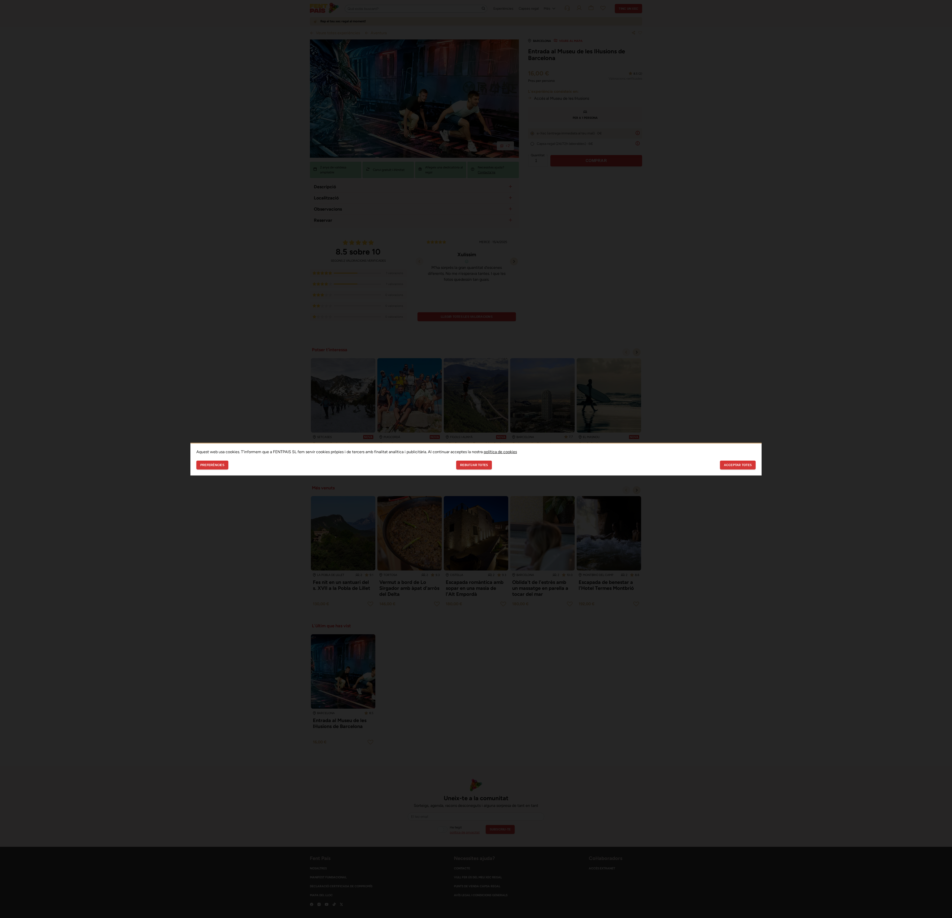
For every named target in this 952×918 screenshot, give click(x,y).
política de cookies (500, 451)
